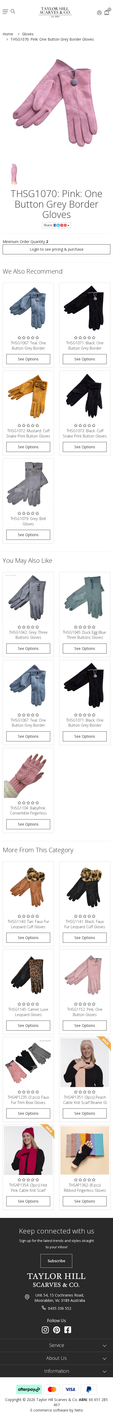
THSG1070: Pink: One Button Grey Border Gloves (52, 39)
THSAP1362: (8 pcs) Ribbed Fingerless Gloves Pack (85, 1190)
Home (8, 33)
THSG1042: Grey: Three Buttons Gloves (28, 635)
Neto (78, 1410)
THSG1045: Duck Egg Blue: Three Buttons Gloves (85, 635)
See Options (28, 358)
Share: (49, 225)
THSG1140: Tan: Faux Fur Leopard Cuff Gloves (28, 924)
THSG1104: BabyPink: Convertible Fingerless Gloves (28, 813)
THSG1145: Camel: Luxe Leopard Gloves (28, 1012)
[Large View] (14, 174)
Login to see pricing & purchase (57, 249)
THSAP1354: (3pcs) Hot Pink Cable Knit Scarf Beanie (28, 1190)
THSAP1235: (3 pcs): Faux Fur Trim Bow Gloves (28, 1100)
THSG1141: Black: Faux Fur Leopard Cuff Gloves (84, 924)
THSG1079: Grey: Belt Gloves (28, 521)
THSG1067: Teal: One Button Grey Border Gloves (28, 348)
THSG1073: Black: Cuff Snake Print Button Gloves (85, 433)
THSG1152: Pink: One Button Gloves (84, 1012)
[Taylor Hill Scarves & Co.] (55, 10)
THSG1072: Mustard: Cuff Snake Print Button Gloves (28, 433)
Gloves (28, 33)
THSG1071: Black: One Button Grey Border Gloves (85, 348)
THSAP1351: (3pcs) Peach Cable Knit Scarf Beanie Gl (85, 1100)
